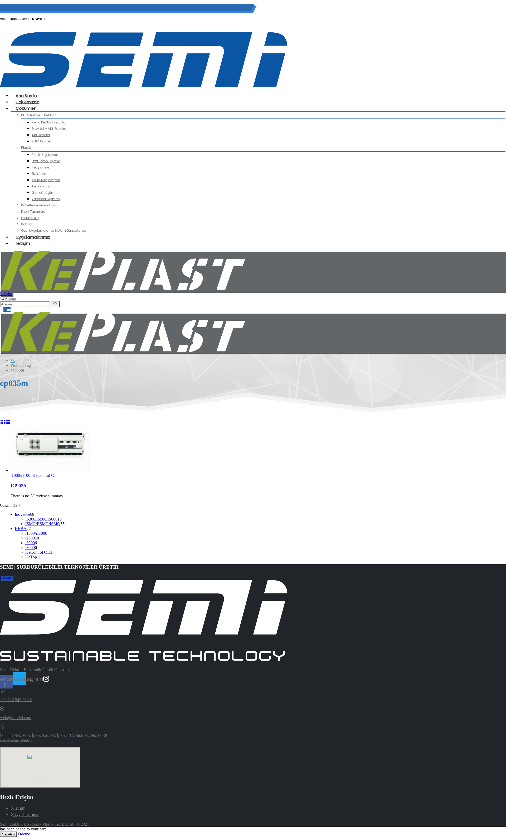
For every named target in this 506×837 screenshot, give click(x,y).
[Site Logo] (144, 85)
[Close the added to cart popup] (500, 6)
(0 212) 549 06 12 (34, 8)
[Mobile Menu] (7, 309)
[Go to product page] (258, 451)
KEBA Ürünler (41, 141)
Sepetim (8, 834)
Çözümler (26, 108)
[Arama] (55, 304)
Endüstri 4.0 (29, 218)
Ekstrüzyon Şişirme (46, 161)
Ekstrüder (39, 173)
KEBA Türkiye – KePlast (38, 115)
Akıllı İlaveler (41, 135)
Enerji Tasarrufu (33, 211)
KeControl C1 (44, 475)
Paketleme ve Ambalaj (39, 205)
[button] (8, 298)
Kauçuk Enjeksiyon (46, 180)
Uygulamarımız (26, 814)
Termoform (41, 186)
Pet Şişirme (40, 167)
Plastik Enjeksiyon (45, 154)
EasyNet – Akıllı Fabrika (49, 128)
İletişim (23, 243)
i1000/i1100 (20, 475)
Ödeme (24, 834)
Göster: (6, 505)
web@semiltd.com (73, 8)
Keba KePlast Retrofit (48, 122)
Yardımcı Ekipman (46, 199)
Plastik (26, 147)
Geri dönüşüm (43, 192)
